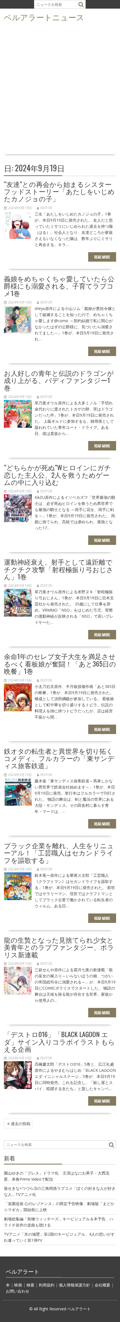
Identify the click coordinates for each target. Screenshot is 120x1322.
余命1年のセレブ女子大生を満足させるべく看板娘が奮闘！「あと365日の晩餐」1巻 (60, 663)
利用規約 (46, 1285)
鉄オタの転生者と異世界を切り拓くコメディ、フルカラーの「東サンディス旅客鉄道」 (59, 758)
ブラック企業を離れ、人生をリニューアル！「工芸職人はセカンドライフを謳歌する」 (59, 852)
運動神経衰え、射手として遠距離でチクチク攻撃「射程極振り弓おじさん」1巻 (58, 569)
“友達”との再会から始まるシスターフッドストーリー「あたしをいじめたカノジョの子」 (59, 191)
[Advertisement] (60, 89)
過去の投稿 (20, 1123)
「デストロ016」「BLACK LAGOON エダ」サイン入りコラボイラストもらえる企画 (59, 1041)
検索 (30, 1285)
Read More (102, 257)
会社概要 (102, 1285)
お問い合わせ (17, 1291)
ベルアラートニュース (44, 16)
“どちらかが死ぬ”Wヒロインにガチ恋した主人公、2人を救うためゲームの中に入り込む (57, 474)
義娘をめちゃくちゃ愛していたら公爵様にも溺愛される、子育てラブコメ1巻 (59, 285)
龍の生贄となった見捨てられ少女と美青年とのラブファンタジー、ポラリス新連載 (59, 947)
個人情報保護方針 (74, 1285)
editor (46, 208)
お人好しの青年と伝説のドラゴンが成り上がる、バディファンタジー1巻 (59, 380)
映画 (18, 1285)
